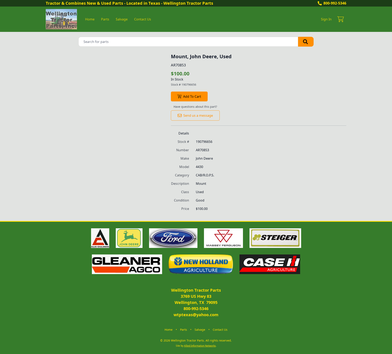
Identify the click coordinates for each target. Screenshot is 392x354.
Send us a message (198, 115)
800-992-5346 (334, 3)
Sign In (326, 19)
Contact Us (142, 19)
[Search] (306, 42)
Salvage (122, 19)
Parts (105, 19)
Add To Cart (192, 96)
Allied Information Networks (200, 345)
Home (90, 19)
